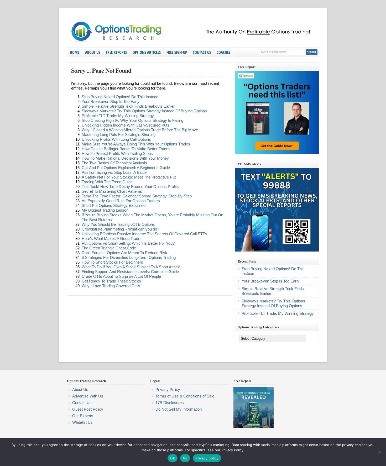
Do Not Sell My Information (178, 409)
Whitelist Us (82, 422)
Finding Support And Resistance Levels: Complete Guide (130, 271)
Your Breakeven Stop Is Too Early (110, 101)
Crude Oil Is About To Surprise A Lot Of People (121, 276)
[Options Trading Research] (191, 41)
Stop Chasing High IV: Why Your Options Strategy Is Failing (132, 120)
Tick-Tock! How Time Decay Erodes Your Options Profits (130, 186)
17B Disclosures (169, 402)
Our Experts (82, 415)
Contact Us (202, 52)
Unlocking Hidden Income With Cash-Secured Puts (125, 125)
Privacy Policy (167, 389)
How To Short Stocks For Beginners (112, 262)
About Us (92, 52)
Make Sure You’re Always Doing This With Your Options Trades (136, 144)
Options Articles (147, 52)
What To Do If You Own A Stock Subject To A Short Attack (131, 267)
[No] (379, 452)
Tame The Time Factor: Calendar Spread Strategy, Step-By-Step (137, 196)
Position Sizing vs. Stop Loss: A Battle (114, 172)
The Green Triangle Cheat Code (109, 248)
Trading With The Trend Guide (107, 182)
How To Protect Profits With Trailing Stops (117, 153)
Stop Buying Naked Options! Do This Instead (120, 97)
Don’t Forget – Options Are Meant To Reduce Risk (124, 252)
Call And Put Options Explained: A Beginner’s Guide (126, 167)
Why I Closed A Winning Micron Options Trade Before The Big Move (140, 130)
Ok (172, 458)
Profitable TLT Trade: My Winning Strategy (118, 115)
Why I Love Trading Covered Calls (111, 286)
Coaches (223, 52)
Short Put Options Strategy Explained (113, 205)
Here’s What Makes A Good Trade (111, 238)
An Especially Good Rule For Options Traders (121, 200)
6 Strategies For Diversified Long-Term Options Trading (129, 257)
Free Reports (116, 52)
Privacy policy (206, 458)
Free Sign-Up (176, 52)
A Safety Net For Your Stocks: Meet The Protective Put (129, 177)
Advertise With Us (87, 396)
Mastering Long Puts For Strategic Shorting (118, 134)
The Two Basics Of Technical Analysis (114, 163)
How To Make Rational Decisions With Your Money (125, 158)
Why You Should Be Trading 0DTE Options (118, 224)
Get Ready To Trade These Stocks (111, 281)
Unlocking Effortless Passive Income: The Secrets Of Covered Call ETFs (144, 234)
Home (74, 52)
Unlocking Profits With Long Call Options (116, 139)
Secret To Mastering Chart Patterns (112, 191)
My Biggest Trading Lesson (105, 210)
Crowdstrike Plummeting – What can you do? (120, 229)
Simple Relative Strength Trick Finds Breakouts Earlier (128, 106)
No (185, 458)
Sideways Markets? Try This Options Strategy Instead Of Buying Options (144, 111)
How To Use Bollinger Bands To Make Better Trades (126, 148)
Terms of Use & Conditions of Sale (184, 396)
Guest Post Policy (87, 409)
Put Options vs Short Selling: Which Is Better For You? (128, 243)
